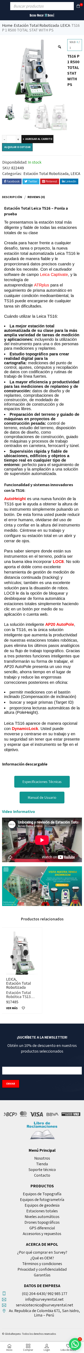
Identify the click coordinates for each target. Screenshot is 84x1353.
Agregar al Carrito (38, 139)
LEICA (65, 25)
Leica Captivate (54, 274)
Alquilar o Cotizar (17, 147)
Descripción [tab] (12, 197)
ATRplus (41, 285)
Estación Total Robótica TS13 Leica (18, 996)
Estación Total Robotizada (36, 25)
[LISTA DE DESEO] (23, 1008)
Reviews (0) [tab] (36, 197)
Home (7, 25)
